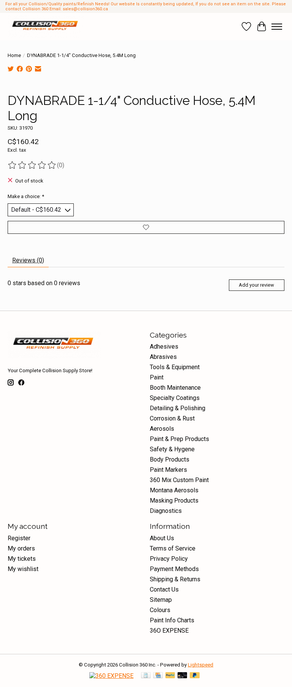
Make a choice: (26, 196)
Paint (156, 377)
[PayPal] (170, 675)
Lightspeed (200, 665)
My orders (21, 548)
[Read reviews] (32, 165)
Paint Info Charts (172, 620)
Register (19, 538)
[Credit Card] (158, 675)
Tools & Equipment (175, 367)
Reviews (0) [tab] (28, 260)
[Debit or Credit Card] (182, 675)
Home (14, 55)
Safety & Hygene (172, 449)
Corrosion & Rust (172, 418)
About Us (162, 538)
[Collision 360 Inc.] (46, 26)
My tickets (22, 558)
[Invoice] (146, 675)
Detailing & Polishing (177, 408)
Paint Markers (168, 469)
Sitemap (161, 599)
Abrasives (163, 356)
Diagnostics (166, 510)
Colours (160, 610)
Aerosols (162, 428)
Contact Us (164, 589)
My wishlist (23, 569)
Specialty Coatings (175, 397)
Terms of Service (172, 548)
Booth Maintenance (175, 387)
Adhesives (164, 346)
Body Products (169, 459)
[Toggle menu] (276, 26)
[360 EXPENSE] (111, 675)
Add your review (256, 285)
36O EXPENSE (169, 630)
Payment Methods (174, 569)
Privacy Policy (169, 558)
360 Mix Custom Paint (179, 480)
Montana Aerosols (174, 490)
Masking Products (174, 500)
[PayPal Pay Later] (195, 675)
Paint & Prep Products (179, 439)
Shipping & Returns (175, 579)
